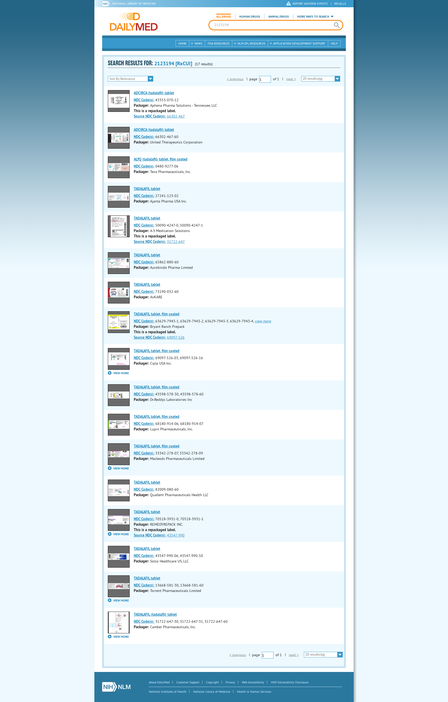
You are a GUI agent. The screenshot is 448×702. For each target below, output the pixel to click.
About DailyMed (159, 682)
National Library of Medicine (134, 3)
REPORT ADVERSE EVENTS (310, 3)
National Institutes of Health (167, 691)
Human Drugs (249, 17)
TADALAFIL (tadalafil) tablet (155, 614)
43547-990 (176, 535)
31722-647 (176, 241)
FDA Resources (218, 43)
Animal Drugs (278, 17)
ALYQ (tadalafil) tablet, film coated (160, 159)
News (198, 43)
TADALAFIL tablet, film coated (156, 314)
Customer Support (187, 682)
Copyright (212, 682)
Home (182, 43)
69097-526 (176, 337)
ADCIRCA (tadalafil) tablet (154, 93)
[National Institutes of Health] (107, 3)
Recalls (340, 3)
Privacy (230, 682)
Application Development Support (299, 43)
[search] (336, 25)
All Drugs (223, 17)
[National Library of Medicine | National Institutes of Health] (116, 687)
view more (263, 321)
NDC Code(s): (144, 100)
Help (334, 43)
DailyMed (134, 21)
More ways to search (313, 17)
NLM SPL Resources (251, 43)
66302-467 (176, 116)
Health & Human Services (254, 691)
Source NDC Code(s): (150, 116)
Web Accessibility (253, 682)
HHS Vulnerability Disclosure (290, 682)
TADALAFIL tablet (147, 188)
